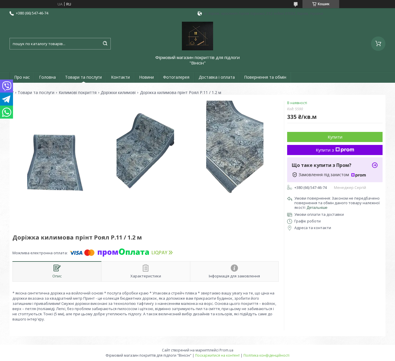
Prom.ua (226, 350)
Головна (47, 77)
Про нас (22, 77)
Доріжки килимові (118, 92)
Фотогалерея (176, 77)
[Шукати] (105, 43)
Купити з (325, 150)
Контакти (120, 77)
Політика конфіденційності (266, 355)
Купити (335, 137)
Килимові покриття (78, 92)
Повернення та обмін (265, 77)
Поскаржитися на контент (217, 355)
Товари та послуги (83, 77)
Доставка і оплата (217, 77)
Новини (146, 77)
